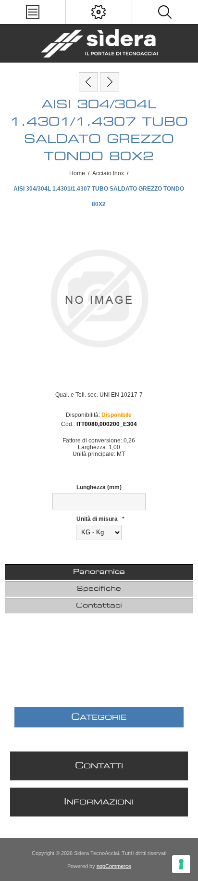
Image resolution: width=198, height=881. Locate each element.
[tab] (99, 572)
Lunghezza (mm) (99, 487)
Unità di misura (97, 519)
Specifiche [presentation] (98, 588)
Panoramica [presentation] (99, 572)
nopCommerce (114, 866)
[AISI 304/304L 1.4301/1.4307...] (88, 81)
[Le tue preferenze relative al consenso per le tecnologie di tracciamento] (181, 864)
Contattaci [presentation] (99, 605)
